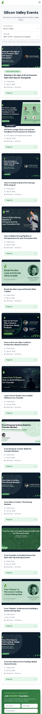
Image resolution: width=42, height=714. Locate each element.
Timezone (6, 34)
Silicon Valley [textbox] (8, 29)
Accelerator (8, 26)
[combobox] (21, 28)
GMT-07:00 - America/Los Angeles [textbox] (16, 37)
